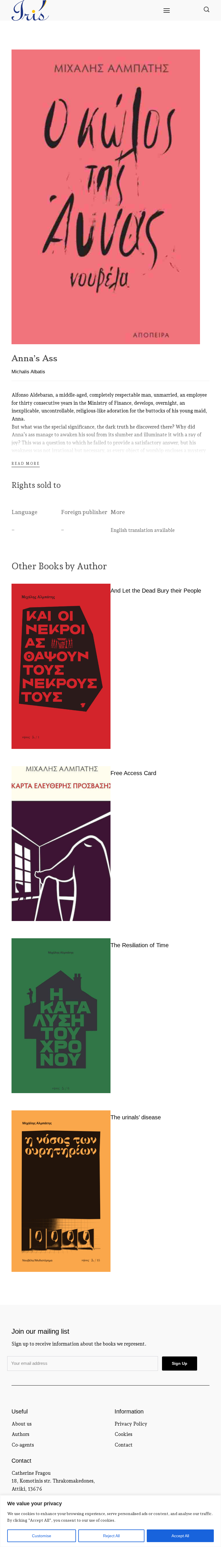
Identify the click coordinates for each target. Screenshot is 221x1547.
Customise (41, 1535)
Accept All (180, 1535)
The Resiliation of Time (139, 945)
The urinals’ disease (135, 1117)
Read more (26, 463)
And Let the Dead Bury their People (155, 590)
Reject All (111, 1535)
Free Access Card (133, 773)
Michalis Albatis (28, 371)
